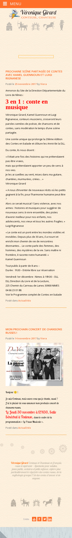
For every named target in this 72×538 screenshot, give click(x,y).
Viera (43, 84)
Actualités (24, 300)
